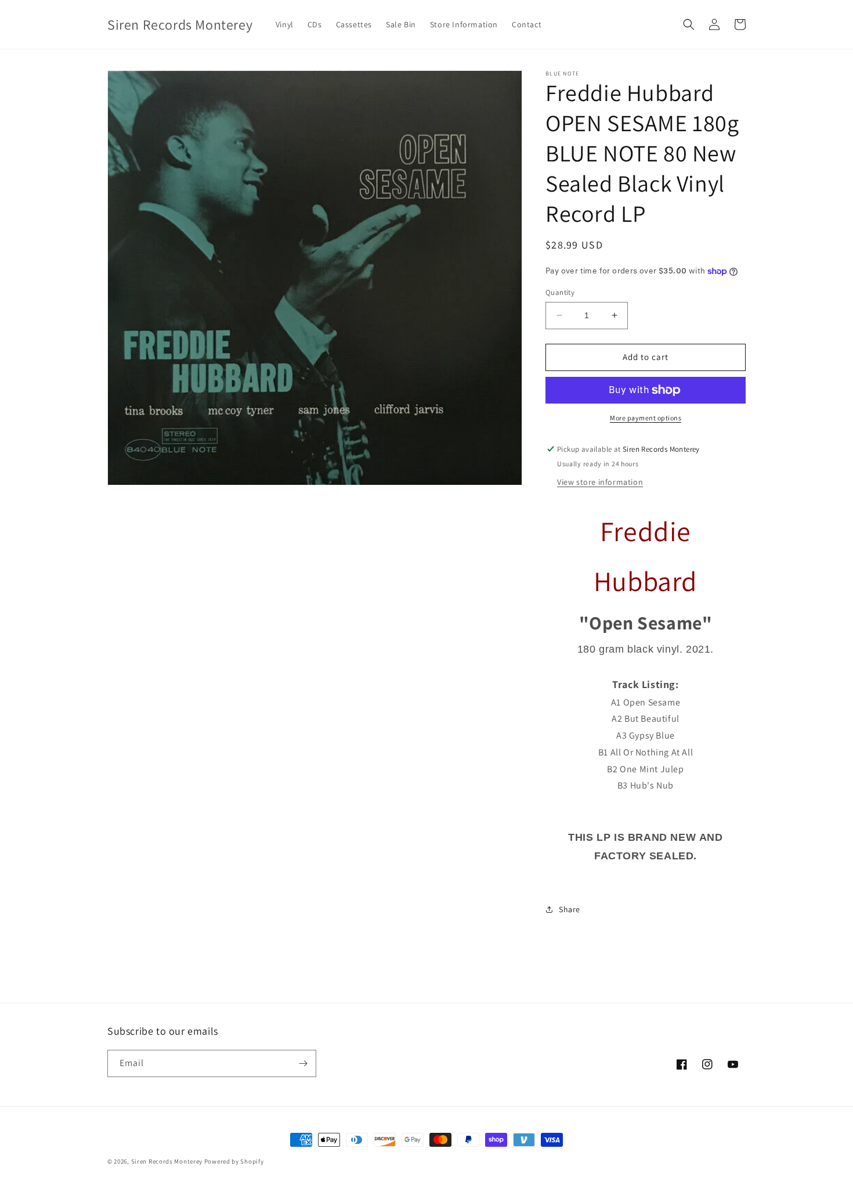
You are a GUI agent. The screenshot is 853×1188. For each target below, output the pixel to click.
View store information (600, 482)
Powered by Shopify (234, 1161)
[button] (689, 24)
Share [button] (569, 909)
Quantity (559, 292)
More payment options (645, 417)
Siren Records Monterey (167, 1161)
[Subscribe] (303, 1063)
